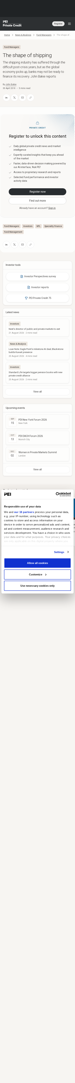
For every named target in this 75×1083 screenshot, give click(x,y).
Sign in (52, 208)
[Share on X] (14, 97)
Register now (37, 191)
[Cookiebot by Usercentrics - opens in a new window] (55, 494)
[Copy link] (30, 97)
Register (58, 24)
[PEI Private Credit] (12, 23)
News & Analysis (23, 35)
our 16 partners (24, 511)
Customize (35, 574)
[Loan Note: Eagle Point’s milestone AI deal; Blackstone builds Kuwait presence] (37, 349)
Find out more (37, 200)
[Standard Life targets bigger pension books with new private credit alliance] (37, 372)
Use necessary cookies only (37, 585)
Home (7, 35)
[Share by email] (22, 97)
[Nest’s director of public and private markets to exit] (37, 327)
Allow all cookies (37, 563)
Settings (59, 551)
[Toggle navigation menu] (69, 24)
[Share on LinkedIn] (6, 97)
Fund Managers (43, 35)
